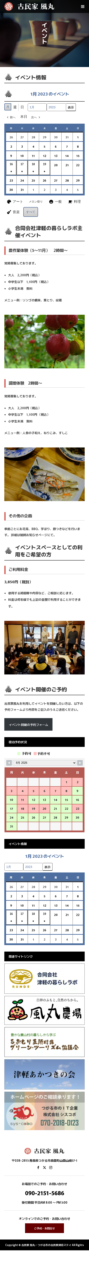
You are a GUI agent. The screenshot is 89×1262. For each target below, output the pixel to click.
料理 (77, 201)
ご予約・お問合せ (44, 1228)
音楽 (16, 212)
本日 (23, 116)
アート (18, 201)
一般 (58, 201)
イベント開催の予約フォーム (28, 724)
